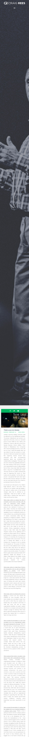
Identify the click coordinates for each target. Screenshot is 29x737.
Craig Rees (21, 432)
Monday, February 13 (10, 432)
